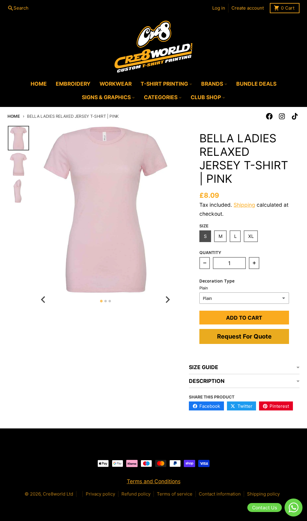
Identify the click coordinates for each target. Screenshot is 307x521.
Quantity (210, 252)
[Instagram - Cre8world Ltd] (282, 116)
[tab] (101, 301)
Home (13, 116)
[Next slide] (167, 299)
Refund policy (136, 494)
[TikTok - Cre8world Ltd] (295, 116)
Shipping (244, 205)
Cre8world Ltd (58, 494)
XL (251, 236)
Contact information (220, 494)
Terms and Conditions (153, 481)
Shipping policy (263, 494)
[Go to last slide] (43, 299)
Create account (247, 8)
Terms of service (174, 494)
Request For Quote (244, 336)
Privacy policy (100, 494)
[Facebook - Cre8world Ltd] (269, 116)
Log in (218, 8)
